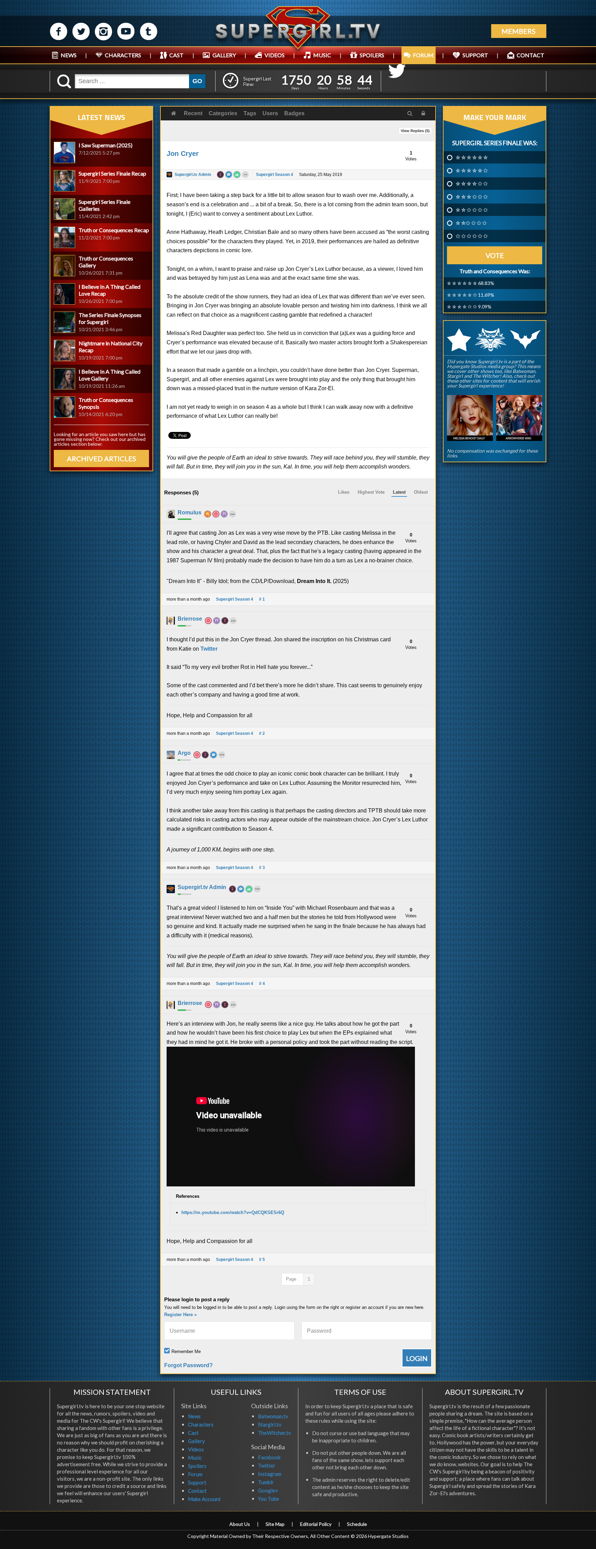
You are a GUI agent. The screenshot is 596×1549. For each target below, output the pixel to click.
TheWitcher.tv (274, 1433)
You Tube (268, 1499)
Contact (197, 1491)
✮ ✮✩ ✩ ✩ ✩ (471, 223)
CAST (176, 55)
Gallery (196, 1441)
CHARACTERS (123, 55)
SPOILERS (372, 55)
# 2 (262, 733)
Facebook (269, 1457)
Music (195, 1457)
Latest (399, 492)
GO (197, 81)
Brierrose (190, 619)
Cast (193, 1433)
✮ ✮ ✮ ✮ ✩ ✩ (472, 183)
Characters (200, 1424)
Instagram (269, 1474)
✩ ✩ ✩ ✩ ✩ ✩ (472, 236)
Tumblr (266, 1482)
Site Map (275, 1524)
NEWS (69, 55)
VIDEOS (275, 55)
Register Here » (180, 1314)
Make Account (204, 1499)
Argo (184, 753)
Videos (196, 1449)
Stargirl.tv (269, 1424)
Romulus (189, 512)
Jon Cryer (183, 153)
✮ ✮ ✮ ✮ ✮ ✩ (472, 170)
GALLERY (224, 55)
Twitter (209, 649)
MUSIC (322, 55)
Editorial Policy (315, 1524)
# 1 (262, 599)
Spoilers (197, 1466)
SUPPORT (475, 55)
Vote (495, 255)
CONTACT (530, 55)
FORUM (423, 55)
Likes (343, 492)
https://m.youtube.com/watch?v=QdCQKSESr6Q (232, 1212)
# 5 (262, 1259)
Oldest (421, 492)
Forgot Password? (188, 1365)
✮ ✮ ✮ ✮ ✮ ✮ (472, 157)
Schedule (357, 1524)
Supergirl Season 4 (274, 174)
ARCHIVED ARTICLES (101, 458)
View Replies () (415, 131)
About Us (239, 1524)
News (194, 1416)
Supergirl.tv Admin (193, 174)
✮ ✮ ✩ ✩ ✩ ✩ (472, 210)
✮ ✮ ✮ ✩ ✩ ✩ (472, 196)
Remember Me (186, 1351)
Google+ (268, 1490)
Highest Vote (371, 492)
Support (197, 1482)
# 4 (262, 983)
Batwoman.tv (273, 1416)
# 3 (262, 867)
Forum (195, 1474)
